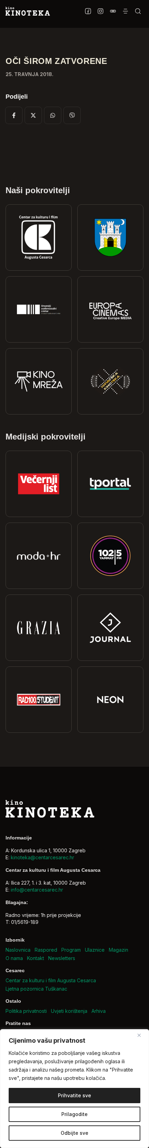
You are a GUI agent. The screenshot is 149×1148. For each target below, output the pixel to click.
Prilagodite (74, 1114)
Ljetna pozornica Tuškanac (36, 989)
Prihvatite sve (74, 1095)
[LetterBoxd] (113, 11)
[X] (33, 115)
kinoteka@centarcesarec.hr (42, 857)
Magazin (118, 950)
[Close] (142, 1035)
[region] (74, 1088)
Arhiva (98, 1011)
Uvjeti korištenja (69, 1011)
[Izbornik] (125, 11)
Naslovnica (18, 950)
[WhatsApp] (52, 115)
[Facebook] (88, 11)
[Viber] (72, 115)
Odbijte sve (74, 1133)
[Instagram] (100, 11)
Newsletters (61, 958)
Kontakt (35, 958)
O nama (14, 958)
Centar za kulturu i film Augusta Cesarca (51, 980)
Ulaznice (95, 950)
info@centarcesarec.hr (37, 890)
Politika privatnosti (26, 1011)
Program (71, 950)
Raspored (46, 950)
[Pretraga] (137, 11)
